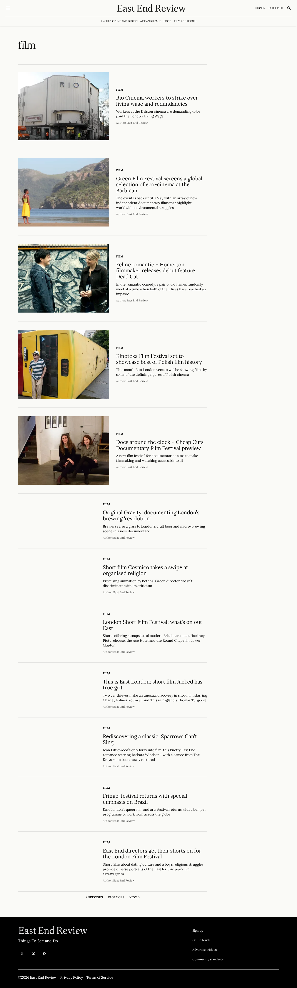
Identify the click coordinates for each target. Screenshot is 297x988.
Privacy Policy (71, 977)
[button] (208, 930)
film (119, 89)
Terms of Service (99, 977)
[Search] (289, 8)
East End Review (137, 123)
